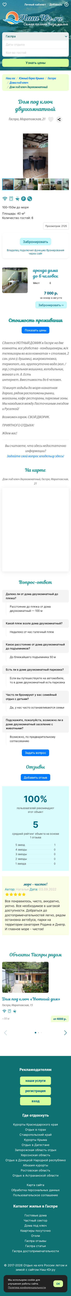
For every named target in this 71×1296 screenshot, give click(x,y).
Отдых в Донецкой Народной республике (35, 1160)
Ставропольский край (35, 1134)
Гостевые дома (36, 1215)
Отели (35, 1236)
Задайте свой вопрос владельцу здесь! (35, 456)
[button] (65, 156)
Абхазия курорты (35, 1165)
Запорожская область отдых (35, 1150)
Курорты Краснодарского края (35, 1124)
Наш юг (10, 78)
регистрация (35, 1091)
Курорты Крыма (35, 1140)
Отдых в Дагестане (35, 1145)
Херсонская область (35, 1155)
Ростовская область (35, 1170)
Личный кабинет (35, 4)
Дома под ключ (19, 82)
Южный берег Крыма (31, 78)
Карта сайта (35, 1185)
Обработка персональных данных (35, 1190)
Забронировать (35, 242)
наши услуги (35, 1081)
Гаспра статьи (35, 1246)
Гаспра (52, 78)
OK (58, 1283)
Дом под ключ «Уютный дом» (31, 999)
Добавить (56, 4)
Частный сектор (35, 1220)
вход (36, 1101)
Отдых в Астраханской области (36, 1175)
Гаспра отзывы (35, 1241)
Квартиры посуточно (35, 1230)
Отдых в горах (35, 1129)
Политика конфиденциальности (27, 1287)
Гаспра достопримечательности (35, 1251)
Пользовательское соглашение (35, 1195)
